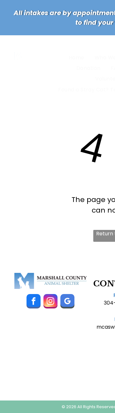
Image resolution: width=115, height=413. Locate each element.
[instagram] (50, 302)
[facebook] (34, 302)
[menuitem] (78, 57)
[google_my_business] (67, 302)
